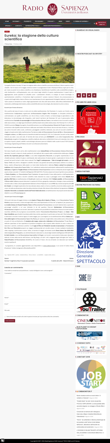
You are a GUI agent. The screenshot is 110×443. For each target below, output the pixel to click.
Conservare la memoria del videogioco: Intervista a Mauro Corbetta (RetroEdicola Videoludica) (89, 414)
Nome (6, 297)
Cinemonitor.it (85, 391)
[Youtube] (94, 95)
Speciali (7, 26)
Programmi (39, 21)
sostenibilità (40, 254)
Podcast (51, 21)
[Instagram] (84, 95)
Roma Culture (32, 254)
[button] (2, 440)
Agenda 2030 (10, 254)
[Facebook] (79, 95)
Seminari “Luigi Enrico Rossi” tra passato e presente (19, 259)
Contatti (18, 26)
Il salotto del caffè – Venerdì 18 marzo (62, 259)
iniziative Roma (24, 254)
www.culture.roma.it (49, 245)
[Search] (94, 23)
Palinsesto (27, 21)
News (60, 21)
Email (6, 304)
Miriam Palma (9, 44)
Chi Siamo (15, 21)
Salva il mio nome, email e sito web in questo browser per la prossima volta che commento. (33, 316)
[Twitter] (89, 95)
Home (7, 21)
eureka (17, 254)
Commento (8, 273)
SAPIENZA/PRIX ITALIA (32, 26)
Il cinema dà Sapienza (81, 21)
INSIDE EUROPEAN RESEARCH (51, 26)
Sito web (7, 310)
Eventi (68, 21)
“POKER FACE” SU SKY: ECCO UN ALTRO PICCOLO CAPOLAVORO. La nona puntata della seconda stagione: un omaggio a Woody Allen (91, 403)
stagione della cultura (49, 254)
